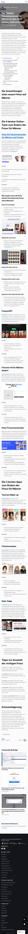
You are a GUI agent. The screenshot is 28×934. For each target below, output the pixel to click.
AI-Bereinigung (4, 872)
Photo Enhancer (4, 887)
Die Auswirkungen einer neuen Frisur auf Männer (10, 61)
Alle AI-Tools (4, 854)
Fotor (3, 431)
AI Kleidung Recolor (5, 865)
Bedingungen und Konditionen (7, 929)
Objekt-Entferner (4, 898)
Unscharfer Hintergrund (6, 900)
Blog (2, 925)
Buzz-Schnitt (7, 246)
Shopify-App (4, 912)
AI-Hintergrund (4, 859)
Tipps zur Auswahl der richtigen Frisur (10, 81)
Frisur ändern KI (5, 374)
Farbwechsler (4, 889)
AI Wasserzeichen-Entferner (7, 870)
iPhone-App (3, 908)
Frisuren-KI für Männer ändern (10, 70)
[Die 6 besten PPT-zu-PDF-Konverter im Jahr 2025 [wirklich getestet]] (14, 779)
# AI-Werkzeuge (5, 734)
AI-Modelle (3, 856)
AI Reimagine (4, 877)
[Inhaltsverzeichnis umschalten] (17, 58)
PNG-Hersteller (4, 896)
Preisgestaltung (4, 922)
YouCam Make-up (8, 76)
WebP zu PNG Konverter (6, 891)
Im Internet (3, 906)
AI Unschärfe (4, 874)
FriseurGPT (6, 69)
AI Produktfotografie (5, 861)
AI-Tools (16, 7)
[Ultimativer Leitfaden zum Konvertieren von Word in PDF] (14, 759)
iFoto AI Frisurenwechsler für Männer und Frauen (10, 67)
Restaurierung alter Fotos (6, 893)
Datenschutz (3, 927)
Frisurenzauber (7, 78)
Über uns (3, 918)
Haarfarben (14, 151)
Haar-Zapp (6, 79)
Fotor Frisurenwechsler (9, 72)
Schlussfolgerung (7, 84)
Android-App (4, 910)
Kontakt (3, 920)
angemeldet (9, 826)
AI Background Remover (6, 868)
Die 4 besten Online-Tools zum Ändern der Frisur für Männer (10, 64)
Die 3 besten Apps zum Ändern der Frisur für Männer (10, 74)
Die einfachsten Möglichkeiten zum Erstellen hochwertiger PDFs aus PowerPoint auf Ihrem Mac (13, 811)
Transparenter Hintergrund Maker (8, 882)
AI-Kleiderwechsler (5, 863)
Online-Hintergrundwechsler (7, 884)
